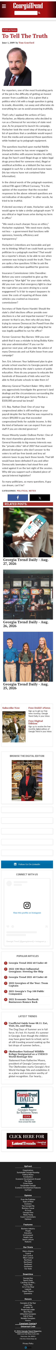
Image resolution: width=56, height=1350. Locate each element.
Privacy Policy (28, 1344)
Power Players (28, 1291)
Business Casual (28, 1208)
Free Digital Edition (35, 722)
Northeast (28, 1260)
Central (28, 1253)
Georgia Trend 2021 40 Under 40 (28, 977)
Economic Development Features (28, 1188)
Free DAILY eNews (39, 707)
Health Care (28, 1237)
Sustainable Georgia (28, 1186)
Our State (28, 1269)
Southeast (28, 1264)
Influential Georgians (28, 1314)
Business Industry (28, 1229)
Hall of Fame (28, 1316)
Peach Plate (28, 1285)
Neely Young (28, 1215)
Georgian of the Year (28, 1303)
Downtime (28, 1294)
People (28, 1231)
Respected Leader (28, 1310)
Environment (28, 1235)
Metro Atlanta (28, 1251)
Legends (28, 1289)
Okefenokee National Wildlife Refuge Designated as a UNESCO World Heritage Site (28, 1054)
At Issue (28, 1210)
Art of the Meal (28, 1287)
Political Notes (26, 491)
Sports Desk (28, 1280)
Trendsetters (28, 1177)
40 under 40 (28, 1307)
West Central (28, 1258)
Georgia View (28, 1213)
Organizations (28, 1170)
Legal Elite (28, 1305)
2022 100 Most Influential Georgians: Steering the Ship (26, 970)
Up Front (28, 1190)
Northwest (28, 1262)
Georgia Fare (28, 1278)
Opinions (28, 1219)
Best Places (28, 1312)
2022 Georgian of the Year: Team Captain (28, 984)
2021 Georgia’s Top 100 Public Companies (26, 992)
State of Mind (28, 1202)
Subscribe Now (11, 707)
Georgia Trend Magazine (28, 6)
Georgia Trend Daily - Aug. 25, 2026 (26, 686)
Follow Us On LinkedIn (29, 864)
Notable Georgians (28, 1318)
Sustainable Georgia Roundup (28, 1172)
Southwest (28, 1267)
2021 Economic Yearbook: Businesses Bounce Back (24, 1000)
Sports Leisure (28, 1240)
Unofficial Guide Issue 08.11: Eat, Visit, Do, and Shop (28, 1024)
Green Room (28, 1183)
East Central (28, 1256)
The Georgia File (28, 1206)
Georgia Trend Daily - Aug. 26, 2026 (26, 624)
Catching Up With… (28, 1283)
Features (28, 1242)
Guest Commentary (28, 1217)
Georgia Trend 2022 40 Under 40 (28, 962)
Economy (28, 1204)
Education (28, 1233)
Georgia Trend (12, 941)
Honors (28, 1321)
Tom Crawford (26, 42)
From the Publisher (28, 1199)
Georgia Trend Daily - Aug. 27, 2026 (26, 561)
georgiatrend (27, 941)
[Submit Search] (39, 13)
